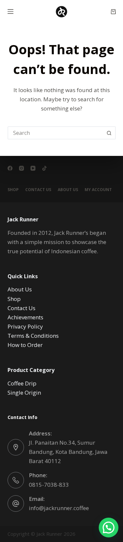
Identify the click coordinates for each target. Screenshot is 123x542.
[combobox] (55, 132)
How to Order (25, 345)
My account (98, 189)
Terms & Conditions (33, 335)
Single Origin (24, 392)
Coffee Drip (22, 383)
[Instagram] (21, 168)
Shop (13, 189)
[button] (108, 527)
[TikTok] (44, 168)
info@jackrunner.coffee (59, 508)
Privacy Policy (25, 326)
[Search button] (109, 133)
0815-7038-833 (49, 484)
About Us (68, 189)
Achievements (25, 317)
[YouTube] (33, 168)
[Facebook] (10, 168)
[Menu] (10, 11)
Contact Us (38, 189)
